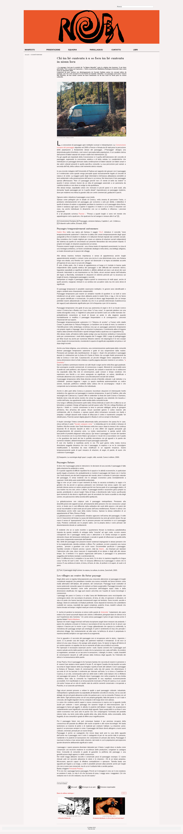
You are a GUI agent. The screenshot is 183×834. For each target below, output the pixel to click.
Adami (101, 549)
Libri (135, 50)
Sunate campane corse (83, 424)
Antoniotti (104, 612)
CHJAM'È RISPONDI (36, 54)
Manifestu (30, 50)
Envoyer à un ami (89, 787)
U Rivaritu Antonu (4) (64, 818)
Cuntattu (116, 50)
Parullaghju (96, 50)
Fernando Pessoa (76, 768)
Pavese (81, 214)
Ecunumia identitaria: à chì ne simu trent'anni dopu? (108, 818)
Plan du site (91, 829)
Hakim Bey (61, 232)
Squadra (72, 50)
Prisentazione (53, 50)
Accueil (27, 54)
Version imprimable (107, 787)
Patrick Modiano (73, 619)
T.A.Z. (101, 232)
